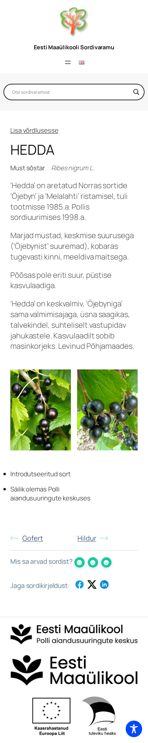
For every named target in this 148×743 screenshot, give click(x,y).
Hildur (86, 538)
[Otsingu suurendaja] (136, 92)
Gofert (32, 538)
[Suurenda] (62, 378)
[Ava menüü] (68, 62)
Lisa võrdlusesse (34, 130)
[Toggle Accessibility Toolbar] (134, 729)
